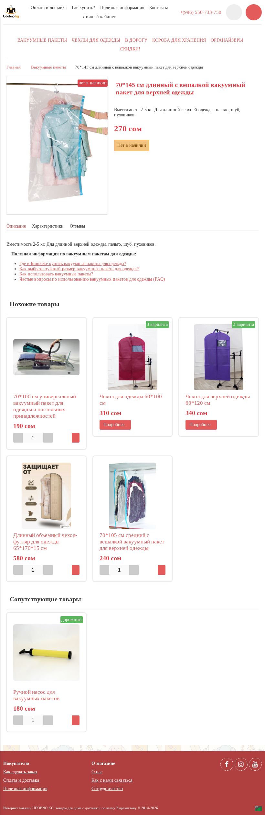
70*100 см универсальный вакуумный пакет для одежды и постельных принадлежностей (44, 406)
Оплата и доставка (49, 7)
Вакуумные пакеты (48, 67)
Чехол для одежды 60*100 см (131, 399)
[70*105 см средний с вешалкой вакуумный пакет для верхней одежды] (133, 496)
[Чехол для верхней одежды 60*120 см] (219, 357)
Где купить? (83, 7)
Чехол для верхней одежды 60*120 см (218, 399)
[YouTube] (255, 764)
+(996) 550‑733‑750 (200, 12)
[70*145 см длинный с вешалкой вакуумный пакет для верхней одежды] (57, 212)
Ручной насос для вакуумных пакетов (36, 695)
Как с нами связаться (111, 780)
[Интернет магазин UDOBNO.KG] (11, 16)
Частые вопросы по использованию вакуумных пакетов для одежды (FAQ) (92, 279)
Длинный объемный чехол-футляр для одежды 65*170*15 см (45, 541)
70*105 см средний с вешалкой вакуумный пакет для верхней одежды (132, 541)
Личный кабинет (99, 16)
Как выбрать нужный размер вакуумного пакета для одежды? (79, 268)
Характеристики (48, 226)
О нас (96, 771)
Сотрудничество (107, 788)
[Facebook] (226, 764)
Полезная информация (122, 7)
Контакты (158, 7)
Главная (13, 67)
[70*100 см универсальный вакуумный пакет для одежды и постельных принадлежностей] (46, 357)
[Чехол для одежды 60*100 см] (133, 357)
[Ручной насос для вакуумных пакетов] (46, 652)
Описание (16, 226)
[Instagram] (241, 764)
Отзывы (77, 226)
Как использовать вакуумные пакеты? (56, 274)
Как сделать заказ (20, 771)
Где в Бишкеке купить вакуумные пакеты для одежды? (72, 263)
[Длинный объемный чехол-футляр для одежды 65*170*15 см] (46, 496)
